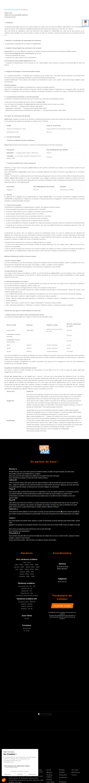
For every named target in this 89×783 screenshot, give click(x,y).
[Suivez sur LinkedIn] (75, 3)
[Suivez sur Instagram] (71, 3)
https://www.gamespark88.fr (12, 9)
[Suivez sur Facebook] (68, 3)
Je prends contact (62, 605)
